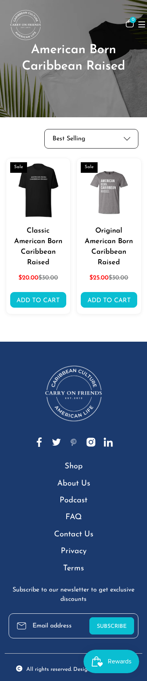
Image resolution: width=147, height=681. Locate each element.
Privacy (74, 551)
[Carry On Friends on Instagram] (91, 442)
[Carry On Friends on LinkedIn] (108, 442)
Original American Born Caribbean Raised (109, 247)
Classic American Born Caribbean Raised (38, 247)
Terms (73, 568)
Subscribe (112, 626)
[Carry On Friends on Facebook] (39, 442)
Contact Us (73, 534)
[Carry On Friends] (60, 23)
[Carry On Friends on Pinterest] (73, 442)
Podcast (73, 500)
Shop (74, 466)
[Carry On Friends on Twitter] (56, 442)
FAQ (73, 517)
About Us (73, 483)
